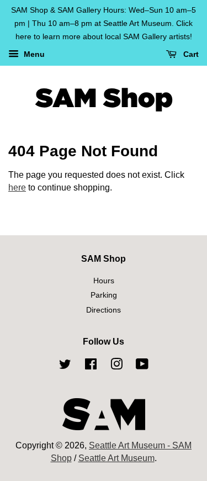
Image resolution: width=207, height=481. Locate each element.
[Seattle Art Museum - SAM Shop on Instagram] (116, 366)
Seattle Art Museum (116, 458)
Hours (103, 281)
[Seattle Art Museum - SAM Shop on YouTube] (142, 366)
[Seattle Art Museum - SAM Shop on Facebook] (90, 366)
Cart (190, 54)
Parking (104, 295)
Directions (103, 310)
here (17, 187)
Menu (33, 54)
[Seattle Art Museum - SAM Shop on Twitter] (65, 366)
